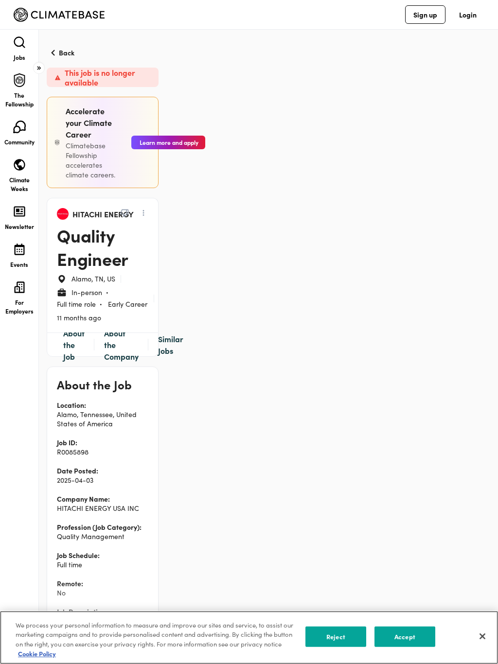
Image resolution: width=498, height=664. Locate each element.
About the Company (121, 345)
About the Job (74, 345)
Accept (404, 636)
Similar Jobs (170, 344)
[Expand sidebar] (39, 68)
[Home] (59, 15)
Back (66, 52)
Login (468, 14)
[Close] (482, 636)
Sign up (425, 14)
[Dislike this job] (124, 213)
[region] (249, 637)
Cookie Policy (37, 653)
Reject (335, 636)
